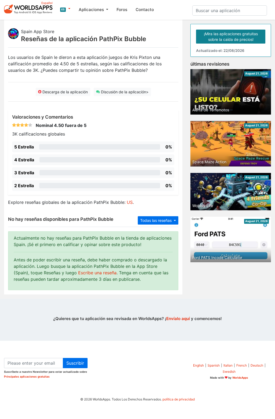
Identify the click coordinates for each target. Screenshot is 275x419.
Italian (228, 365)
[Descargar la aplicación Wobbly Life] (230, 191)
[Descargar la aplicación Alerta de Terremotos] (230, 91)
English (198, 365)
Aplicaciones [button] (92, 9)
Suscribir (75, 363)
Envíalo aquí (178, 318)
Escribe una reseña (97, 272)
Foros (122, 9)
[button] (65, 9)
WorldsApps (240, 377)
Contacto (145, 9)
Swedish (229, 372)
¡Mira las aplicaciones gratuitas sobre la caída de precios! (231, 36)
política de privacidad (178, 399)
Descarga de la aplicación (64, 92)
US (130, 202)
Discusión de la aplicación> (124, 92)
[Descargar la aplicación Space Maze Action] (230, 143)
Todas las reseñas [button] (156, 220)
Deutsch (257, 365)
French (241, 365)
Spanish (214, 365)
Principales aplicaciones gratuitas (27, 376)
